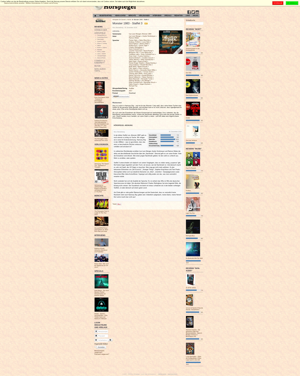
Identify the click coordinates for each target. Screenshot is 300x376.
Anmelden (101, 347)
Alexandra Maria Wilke (147, 70)
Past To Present (191, 168)
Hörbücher (100, 30)
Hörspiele (100, 33)
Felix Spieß (133, 68)
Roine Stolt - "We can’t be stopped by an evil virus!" (101, 265)
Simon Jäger (143, 45)
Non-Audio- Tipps (100, 70)
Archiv (195, 15)
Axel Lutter (147, 73)
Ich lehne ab (278, 3)
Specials (167, 15)
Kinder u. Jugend (102, 47)
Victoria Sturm (148, 72)
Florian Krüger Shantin (136, 63)
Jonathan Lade (134, 54)
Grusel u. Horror (101, 41)
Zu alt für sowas (191, 288)
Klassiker (99, 49)
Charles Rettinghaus (136, 47)
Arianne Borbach (134, 58)
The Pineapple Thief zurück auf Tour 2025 (101, 139)
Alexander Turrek (147, 79)
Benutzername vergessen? (99, 351)
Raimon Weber (134, 38)
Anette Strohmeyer (148, 36)
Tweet (114, 204)
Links (188, 15)
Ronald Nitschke (146, 65)
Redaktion (178, 15)
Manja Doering (151, 63)
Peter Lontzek (143, 68)
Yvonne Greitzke (143, 56)
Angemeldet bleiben (101, 344)
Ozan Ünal (132, 56)
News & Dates (120, 15)
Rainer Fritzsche (134, 75)
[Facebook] (189, 12)
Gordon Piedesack (135, 72)
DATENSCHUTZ (172, 374)
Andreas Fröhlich (134, 42)
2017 (130, 91)
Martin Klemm (133, 70)
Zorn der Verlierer (191, 140)
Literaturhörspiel (101, 55)
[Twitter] (193, 12)
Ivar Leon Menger (135, 36)
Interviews (157, 15)
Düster (188, 118)
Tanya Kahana (134, 65)
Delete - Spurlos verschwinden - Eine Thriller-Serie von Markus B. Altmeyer (100, 316)
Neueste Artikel (105, 15)
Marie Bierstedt (134, 79)
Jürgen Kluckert (144, 84)
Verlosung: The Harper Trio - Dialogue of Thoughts (101, 165)
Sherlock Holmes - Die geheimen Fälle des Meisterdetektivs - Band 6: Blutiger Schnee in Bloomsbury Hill (194, 333)
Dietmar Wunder (134, 80)
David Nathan (133, 44)
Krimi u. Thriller (101, 51)
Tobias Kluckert (147, 77)
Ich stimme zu (292, 3)
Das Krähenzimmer (192, 95)
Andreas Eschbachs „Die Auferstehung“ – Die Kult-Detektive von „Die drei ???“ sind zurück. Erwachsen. (101, 124)
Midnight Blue (190, 236)
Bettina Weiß (144, 44)
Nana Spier (132, 61)
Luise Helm (146, 42)
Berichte (132, 15)
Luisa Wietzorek (146, 52)
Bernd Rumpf (148, 51)
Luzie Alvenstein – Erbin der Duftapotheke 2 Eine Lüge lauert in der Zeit (193, 358)
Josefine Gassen (147, 58)
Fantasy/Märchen (102, 35)
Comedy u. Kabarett (100, 62)
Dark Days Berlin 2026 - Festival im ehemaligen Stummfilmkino (101, 100)
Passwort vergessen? (101, 354)
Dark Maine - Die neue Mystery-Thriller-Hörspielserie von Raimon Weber (101, 293)
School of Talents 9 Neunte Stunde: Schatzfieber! (194, 308)
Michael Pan (133, 86)
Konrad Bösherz (147, 75)
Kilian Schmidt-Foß (135, 82)
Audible (131, 88)
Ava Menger (146, 80)
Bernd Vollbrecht (134, 77)
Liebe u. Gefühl (101, 53)
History (99, 45)
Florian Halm (133, 40)
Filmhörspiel (100, 39)
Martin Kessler (143, 66)
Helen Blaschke (144, 40)
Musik (97, 66)
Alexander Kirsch (149, 82)
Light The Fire (190, 213)
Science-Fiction (101, 57)
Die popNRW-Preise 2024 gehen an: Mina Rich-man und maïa (101, 229)
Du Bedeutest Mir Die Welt (194, 258)
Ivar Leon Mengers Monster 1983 (140, 34)
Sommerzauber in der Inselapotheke (193, 49)
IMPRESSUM (162, 374)
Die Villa (188, 73)
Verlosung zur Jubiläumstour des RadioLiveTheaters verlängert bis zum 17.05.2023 (100, 188)
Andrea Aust (133, 45)
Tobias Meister (134, 59)
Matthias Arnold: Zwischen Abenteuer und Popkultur (100, 250)
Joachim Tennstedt (135, 51)
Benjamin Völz (134, 52)
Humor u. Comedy (102, 43)
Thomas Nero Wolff (135, 73)
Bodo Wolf (132, 66)
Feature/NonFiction (102, 37)
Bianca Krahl (142, 61)
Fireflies (188, 191)
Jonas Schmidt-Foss (148, 54)
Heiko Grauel (133, 84)
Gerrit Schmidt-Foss (136, 49)
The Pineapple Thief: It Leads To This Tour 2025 (101, 212)
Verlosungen (144, 15)
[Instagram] (197, 12)
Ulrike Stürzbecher (147, 59)
